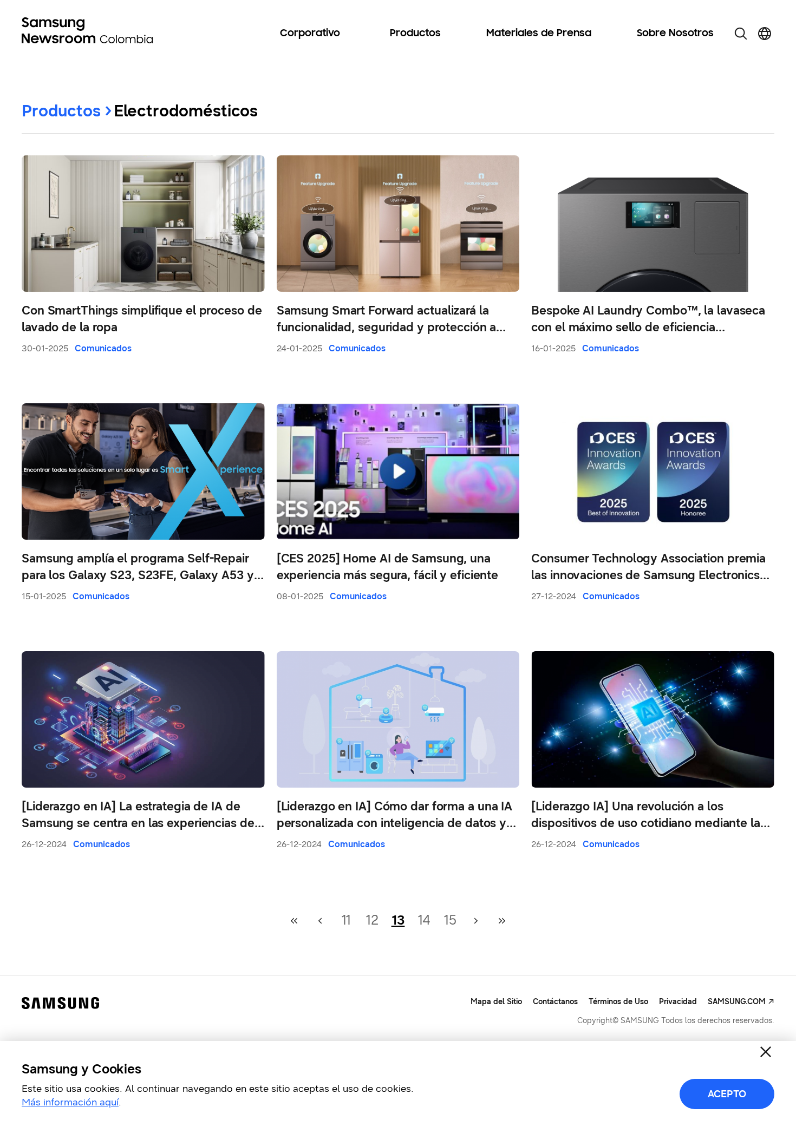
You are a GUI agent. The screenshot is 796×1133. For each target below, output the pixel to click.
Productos (415, 33)
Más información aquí (70, 1102)
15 (449, 920)
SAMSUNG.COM (737, 1001)
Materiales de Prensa (538, 33)
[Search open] (741, 33)
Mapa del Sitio (496, 1001)
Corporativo (310, 33)
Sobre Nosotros (675, 33)
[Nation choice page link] (764, 33)
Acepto (727, 1094)
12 (372, 920)
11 (346, 920)
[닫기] (765, 1051)
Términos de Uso (618, 1001)
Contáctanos (555, 1001)
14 (424, 920)
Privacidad (678, 1001)
